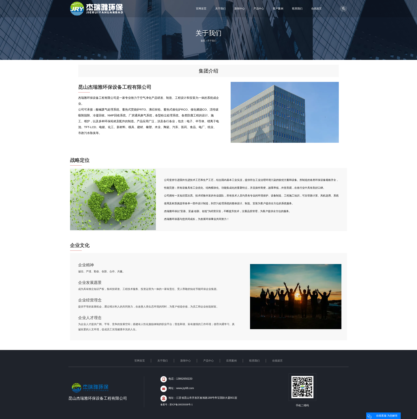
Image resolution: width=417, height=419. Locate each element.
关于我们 (220, 8)
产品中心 (259, 8)
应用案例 (231, 360)
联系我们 (297, 8)
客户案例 (278, 8)
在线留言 (316, 8)
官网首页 (201, 8)
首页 (203, 40)
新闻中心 (239, 8)
